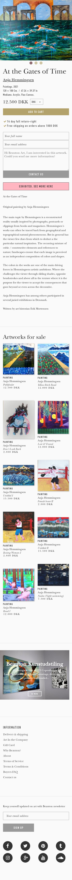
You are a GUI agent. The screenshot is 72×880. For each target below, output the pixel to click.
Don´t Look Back (12, 449)
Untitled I (8, 495)
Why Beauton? (12, 750)
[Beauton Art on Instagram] (8, 857)
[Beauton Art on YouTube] (43, 857)
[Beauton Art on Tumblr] (60, 845)
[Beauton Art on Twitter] (25, 845)
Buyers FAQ (10, 772)
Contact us (9, 777)
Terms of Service (13, 761)
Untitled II (43, 548)
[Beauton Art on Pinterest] (43, 845)
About (7, 756)
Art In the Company (15, 739)
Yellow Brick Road (47, 384)
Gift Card (9, 745)
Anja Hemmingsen (18, 80)
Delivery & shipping (15, 734)
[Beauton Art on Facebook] (8, 845)
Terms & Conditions (15, 766)
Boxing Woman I (12, 552)
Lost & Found (45, 444)
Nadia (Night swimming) (50, 595)
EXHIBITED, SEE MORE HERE (36, 186)
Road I (6, 611)
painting (8, 377)
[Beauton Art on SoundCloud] (60, 857)
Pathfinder (8, 384)
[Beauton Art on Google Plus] (25, 857)
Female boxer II (45, 501)
